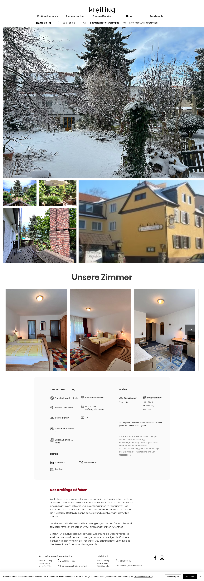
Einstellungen (173, 576)
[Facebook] (155, 558)
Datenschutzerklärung (143, 576)
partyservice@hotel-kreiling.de (74, 566)
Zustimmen (190, 576)
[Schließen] (200, 576)
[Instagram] (162, 558)
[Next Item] (190, 330)
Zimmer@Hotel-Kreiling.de (104, 22)
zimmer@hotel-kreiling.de (131, 565)
